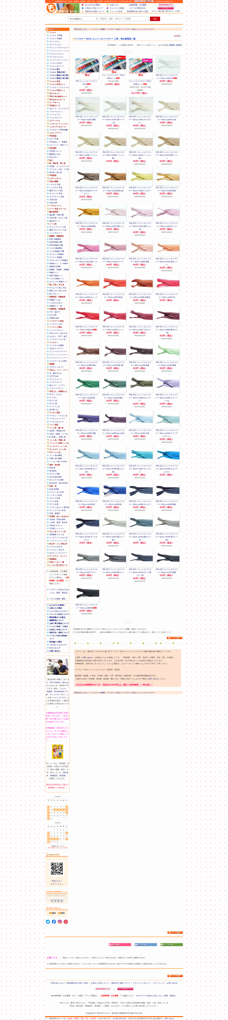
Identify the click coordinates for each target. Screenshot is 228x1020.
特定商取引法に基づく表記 (137, 11)
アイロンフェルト (56, 54)
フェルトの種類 (55, 38)
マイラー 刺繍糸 (55, 257)
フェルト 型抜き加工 (57, 72)
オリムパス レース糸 (57, 227)
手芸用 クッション (56, 528)
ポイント (172, 11)
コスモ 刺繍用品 (55, 248)
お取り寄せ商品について (59, 623)
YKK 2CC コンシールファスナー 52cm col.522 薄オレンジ (167, 262)
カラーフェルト (55, 45)
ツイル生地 (53, 501)
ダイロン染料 (54, 474)
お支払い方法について (94, 8)
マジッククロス (59, 697)
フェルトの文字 (55, 63)
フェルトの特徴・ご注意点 (58, 626)
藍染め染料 (53, 483)
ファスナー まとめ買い (58, 361)
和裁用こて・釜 (55, 306)
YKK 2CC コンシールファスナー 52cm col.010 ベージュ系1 (113, 155)
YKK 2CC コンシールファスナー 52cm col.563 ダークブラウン (86, 191)
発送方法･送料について (94, 11)
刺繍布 (52, 269)
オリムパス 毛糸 (55, 193)
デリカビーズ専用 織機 (58, 130)
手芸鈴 (52, 166)
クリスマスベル (63, 166)
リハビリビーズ (55, 118)
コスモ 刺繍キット (56, 279)
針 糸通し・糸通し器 (57, 437)
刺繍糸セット (54, 263)
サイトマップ (54, 648)
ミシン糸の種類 (55, 455)
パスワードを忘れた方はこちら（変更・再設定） (157, 996)
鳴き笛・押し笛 (55, 172)
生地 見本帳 (54, 489)
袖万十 (57, 312)
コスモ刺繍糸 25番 (56, 251)
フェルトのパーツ (56, 66)
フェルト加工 (54, 69)
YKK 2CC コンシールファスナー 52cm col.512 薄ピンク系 (140, 226)
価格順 (172, 45)
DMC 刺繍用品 (55, 239)
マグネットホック (56, 367)
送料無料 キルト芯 (56, 534)
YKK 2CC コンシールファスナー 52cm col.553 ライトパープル (167, 398)
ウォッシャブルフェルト (59, 47)
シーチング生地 (55, 495)
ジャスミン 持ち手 (56, 550)
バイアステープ (55, 382)
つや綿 (52, 522)
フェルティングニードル (59, 87)
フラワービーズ (55, 112)
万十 (51, 312)
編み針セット (54, 221)
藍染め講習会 (63, 483)
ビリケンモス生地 (56, 492)
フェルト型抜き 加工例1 (59, 75)
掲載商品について (56, 620)
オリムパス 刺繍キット (58, 282)
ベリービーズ (54, 115)
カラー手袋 (53, 139)
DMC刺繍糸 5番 (55, 242)
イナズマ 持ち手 (55, 547)
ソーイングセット (56, 330)
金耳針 (52, 431)
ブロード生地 (54, 498)
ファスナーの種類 (56, 345)
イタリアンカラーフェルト (58, 60)
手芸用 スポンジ (55, 525)
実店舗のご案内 (55, 642)
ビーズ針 (65, 434)
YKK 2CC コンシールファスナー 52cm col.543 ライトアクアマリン (167, 433)
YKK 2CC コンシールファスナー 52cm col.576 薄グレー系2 (167, 537)
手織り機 (60, 215)
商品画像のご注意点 (57, 617)
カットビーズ (63, 108)
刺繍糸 (49, 691)
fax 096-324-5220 (119, 1018)
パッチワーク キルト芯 (58, 538)
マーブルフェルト (56, 57)
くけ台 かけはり (55, 303)
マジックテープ (56, 695)
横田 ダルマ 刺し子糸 (57, 291)
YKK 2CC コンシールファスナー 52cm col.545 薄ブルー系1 (86, 469)
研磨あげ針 (61, 431)
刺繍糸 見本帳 (55, 266)
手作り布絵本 (55, 682)
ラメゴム (53, 397)
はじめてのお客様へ (93, 5)
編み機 (52, 215)
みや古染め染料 (55, 477)
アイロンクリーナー (57, 419)
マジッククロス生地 (57, 510)
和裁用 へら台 (55, 300)
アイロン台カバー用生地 (59, 507)
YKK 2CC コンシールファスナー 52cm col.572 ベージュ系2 (140, 155)
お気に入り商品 (55, 608)
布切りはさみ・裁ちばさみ (58, 333)
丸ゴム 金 (53, 400)
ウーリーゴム (54, 406)
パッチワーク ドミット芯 (58, 541)
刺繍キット (53, 272)
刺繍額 (66, 269)
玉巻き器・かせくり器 (58, 218)
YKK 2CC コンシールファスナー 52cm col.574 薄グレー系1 (113, 537)
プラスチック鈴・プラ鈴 (59, 169)
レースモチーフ (55, 233)
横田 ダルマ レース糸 (57, 230)
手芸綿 (52, 519)
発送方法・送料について (59, 632)
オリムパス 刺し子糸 (57, 288)
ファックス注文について (59, 614)
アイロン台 (62, 416)
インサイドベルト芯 (57, 339)
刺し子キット (54, 294)
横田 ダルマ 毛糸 (56, 191)
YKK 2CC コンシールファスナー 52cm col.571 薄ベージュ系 (113, 120)
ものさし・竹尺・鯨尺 (58, 336)
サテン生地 (53, 504)
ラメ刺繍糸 (64, 263)
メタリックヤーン (56, 388)
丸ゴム (59, 394)
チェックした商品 (117, 8)
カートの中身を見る (138, 8)
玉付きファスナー (56, 348)
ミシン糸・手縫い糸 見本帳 (58, 461)
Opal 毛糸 (53, 203)
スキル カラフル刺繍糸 (58, 260)
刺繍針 (58, 434)
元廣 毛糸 (53, 200)
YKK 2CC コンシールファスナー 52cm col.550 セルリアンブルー (167, 469)
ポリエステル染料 (56, 480)
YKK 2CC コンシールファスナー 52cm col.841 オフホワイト (140, 120)
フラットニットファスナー (58, 354)
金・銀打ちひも (55, 373)
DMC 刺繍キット (56, 276)
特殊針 (51, 434)
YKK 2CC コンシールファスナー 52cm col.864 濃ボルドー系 (167, 330)
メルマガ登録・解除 (57, 599)
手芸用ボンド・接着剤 (58, 142)
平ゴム (52, 394)
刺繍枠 (59, 269)
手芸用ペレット (55, 151)
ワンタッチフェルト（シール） (59, 51)
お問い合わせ (54, 651)
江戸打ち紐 (53, 376)
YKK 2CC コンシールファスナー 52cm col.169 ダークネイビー (86, 537)
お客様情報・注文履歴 (137, 5)
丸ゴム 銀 (53, 403)
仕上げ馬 (53, 315)
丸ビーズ (53, 108)
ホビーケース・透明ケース (58, 145)
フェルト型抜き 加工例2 (59, 78)
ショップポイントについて (58, 611)
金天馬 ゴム (54, 410)
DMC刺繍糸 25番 (56, 245)
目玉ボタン (53, 157)
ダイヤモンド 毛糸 (56, 197)
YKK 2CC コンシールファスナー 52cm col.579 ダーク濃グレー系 (140, 572)
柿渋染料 (53, 471)
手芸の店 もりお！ (81, 29)
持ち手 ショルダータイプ (58, 553)
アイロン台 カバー (56, 422)
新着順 (178, 45)
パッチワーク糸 (55, 324)
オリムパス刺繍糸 (56, 254)
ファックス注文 (116, 11)
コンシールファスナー (58, 351)
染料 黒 (52, 468)
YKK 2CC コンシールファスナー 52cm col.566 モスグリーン (140, 398)
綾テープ (53, 385)
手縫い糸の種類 (55, 458)
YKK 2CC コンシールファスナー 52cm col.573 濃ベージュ (167, 155)
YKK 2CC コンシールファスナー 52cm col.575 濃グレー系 (140, 537)
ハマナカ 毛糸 (55, 184)
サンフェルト (54, 41)
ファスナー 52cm (114, 29)
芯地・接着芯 (54, 513)
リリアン (61, 385)
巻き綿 (64, 522)
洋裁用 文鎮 (54, 318)
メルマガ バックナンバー (58, 645)
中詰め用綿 (61, 519)
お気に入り (114, 5)
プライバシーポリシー (142, 983)
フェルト (63, 688)
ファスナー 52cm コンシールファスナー (139, 29)
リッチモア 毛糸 (55, 187)
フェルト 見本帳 (55, 35)
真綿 (58, 522)
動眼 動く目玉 (55, 154)
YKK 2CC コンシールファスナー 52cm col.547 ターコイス (140, 469)
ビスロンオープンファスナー (58, 358)
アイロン (53, 416)
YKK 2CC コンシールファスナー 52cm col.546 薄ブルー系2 (113, 469)
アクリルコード (55, 379)
